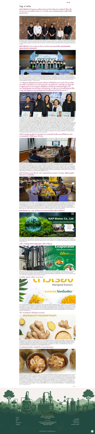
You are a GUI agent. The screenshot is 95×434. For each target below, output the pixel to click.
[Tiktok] (78, 2)
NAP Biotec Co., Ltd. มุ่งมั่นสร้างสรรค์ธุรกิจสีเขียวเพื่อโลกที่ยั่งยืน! (42, 210)
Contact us (61, 2)
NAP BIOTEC (21, 2)
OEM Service (43, 2)
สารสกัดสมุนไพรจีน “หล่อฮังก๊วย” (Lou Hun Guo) (36, 347)
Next (74, 386)
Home (31, 2)
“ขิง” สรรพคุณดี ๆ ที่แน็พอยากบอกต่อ (32, 313)
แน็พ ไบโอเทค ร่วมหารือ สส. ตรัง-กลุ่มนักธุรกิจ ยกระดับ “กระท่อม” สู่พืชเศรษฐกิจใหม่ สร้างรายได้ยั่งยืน (46, 174)
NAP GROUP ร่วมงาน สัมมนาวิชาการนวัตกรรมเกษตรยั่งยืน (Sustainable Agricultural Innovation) (44, 47)
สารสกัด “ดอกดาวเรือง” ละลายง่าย (31, 277)
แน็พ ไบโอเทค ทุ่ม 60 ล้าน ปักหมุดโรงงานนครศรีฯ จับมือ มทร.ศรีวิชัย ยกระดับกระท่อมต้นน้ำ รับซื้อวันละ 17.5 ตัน (45, 135)
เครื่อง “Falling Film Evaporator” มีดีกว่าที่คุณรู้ (35, 244)
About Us (36, 2)
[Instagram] (76, 2)
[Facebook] (71, 2)
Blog (55, 2)
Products (50, 2)
